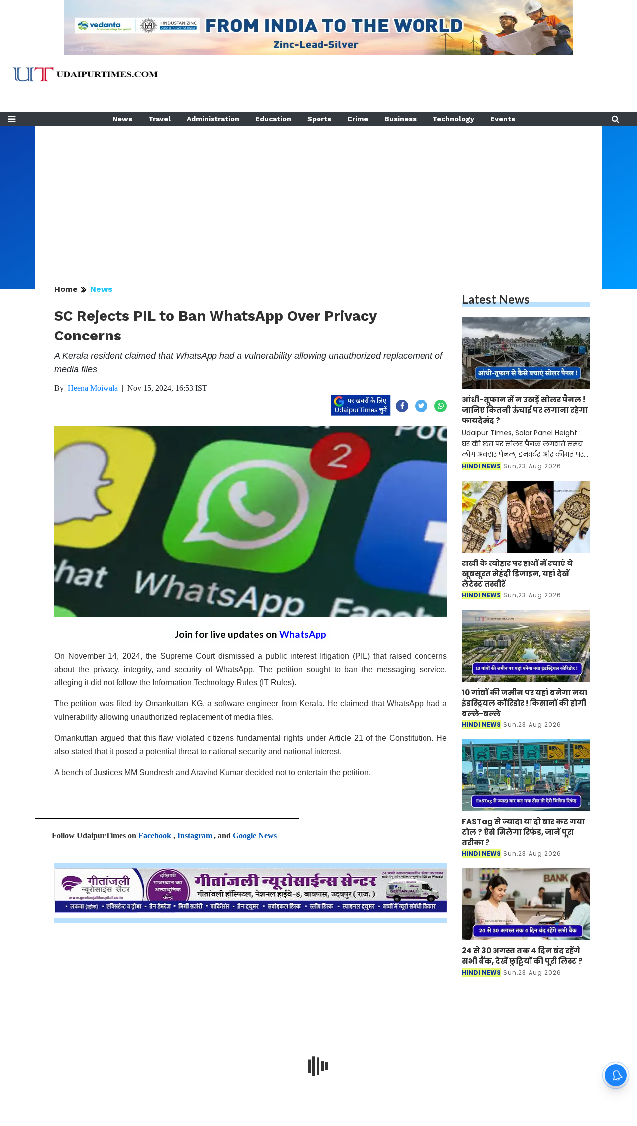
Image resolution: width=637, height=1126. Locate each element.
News (122, 119)
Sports (319, 119)
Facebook (154, 835)
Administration (213, 119)
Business (400, 119)
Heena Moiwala (93, 388)
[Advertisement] (318, 196)
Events (502, 119)
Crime (357, 119)
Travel (159, 119)
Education (273, 119)
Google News (255, 835)
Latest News (496, 299)
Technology (453, 119)
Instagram (194, 835)
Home (66, 289)
